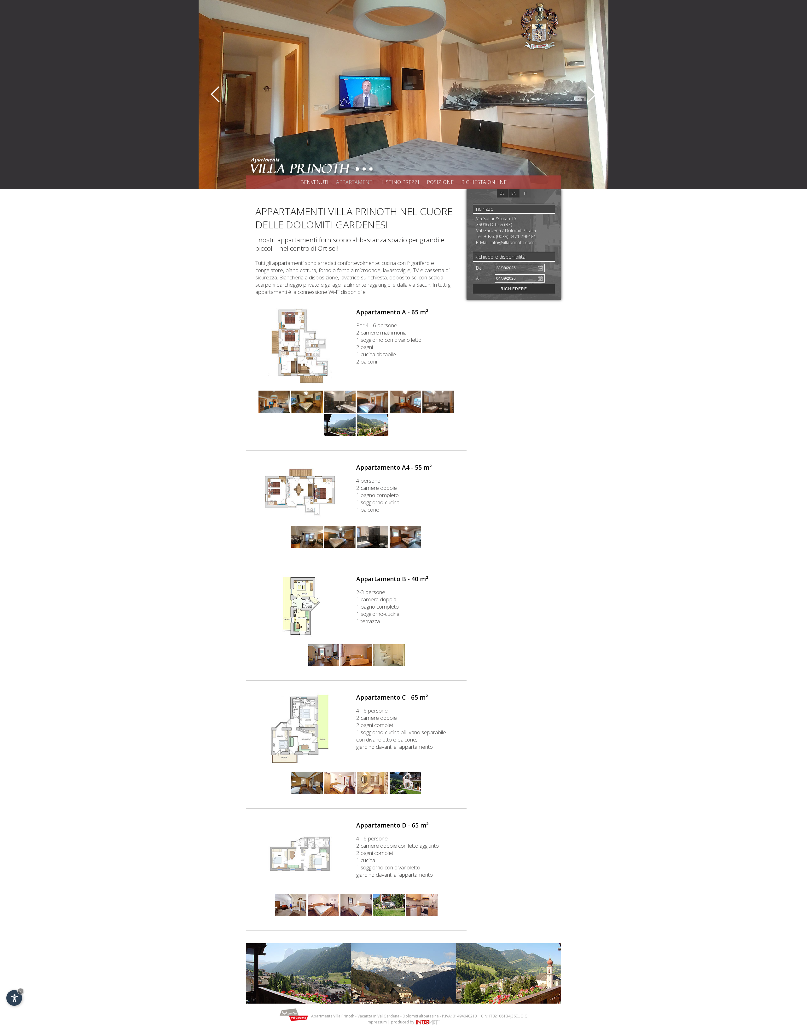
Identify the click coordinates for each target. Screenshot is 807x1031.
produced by (403, 1022)
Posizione (440, 182)
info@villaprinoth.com (512, 242)
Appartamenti (355, 182)
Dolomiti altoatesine (421, 1016)
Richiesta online (484, 182)
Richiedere (514, 289)
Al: (478, 278)
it (525, 193)
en (513, 193)
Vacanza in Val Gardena (378, 1016)
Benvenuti (314, 182)
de (502, 193)
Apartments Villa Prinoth (332, 1016)
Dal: (480, 268)
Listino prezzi (400, 182)
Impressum (377, 1022)
